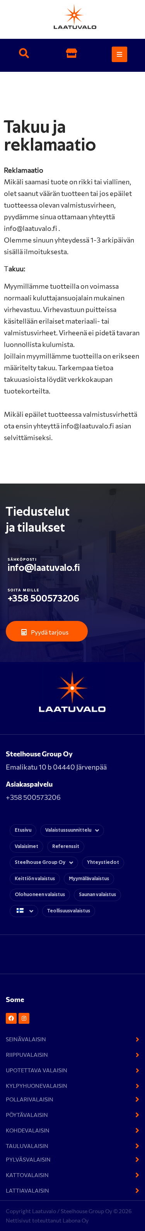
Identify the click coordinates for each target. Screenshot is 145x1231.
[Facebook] (11, 1018)
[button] (24, 54)
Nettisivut (19, 1220)
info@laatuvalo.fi (44, 568)
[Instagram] (24, 1018)
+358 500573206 (43, 598)
